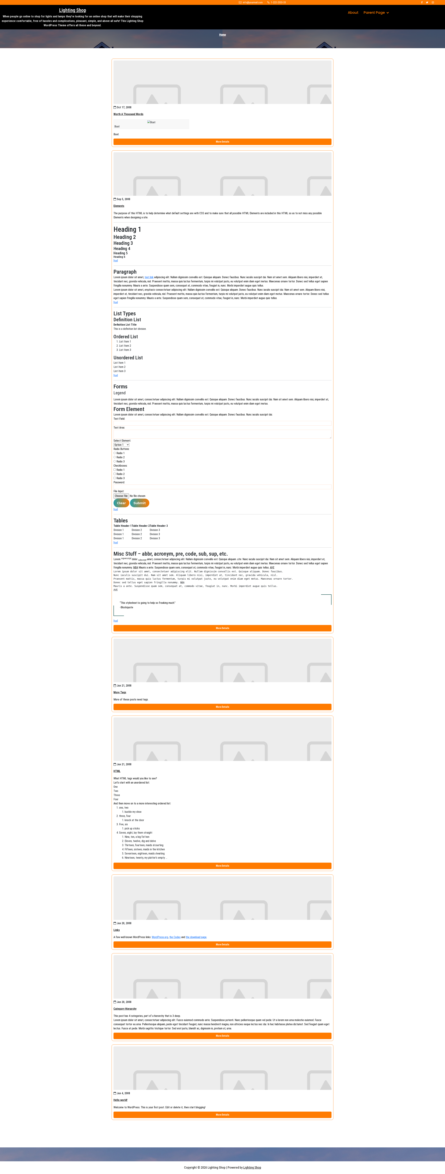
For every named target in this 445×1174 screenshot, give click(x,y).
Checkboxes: (120, 465)
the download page (196, 937)
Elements (119, 206)
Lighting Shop (72, 10)
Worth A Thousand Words (128, 114)
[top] (116, 260)
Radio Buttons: (122, 449)
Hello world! (120, 1100)
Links (117, 930)
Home (222, 35)
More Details (222, 141)
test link (149, 277)
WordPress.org (160, 937)
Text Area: (119, 427)
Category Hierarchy (125, 1008)
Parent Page (374, 12)
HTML (117, 771)
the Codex (175, 937)
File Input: (119, 491)
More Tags (120, 692)
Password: (119, 482)
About (353, 12)
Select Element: (122, 440)
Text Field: (119, 418)
